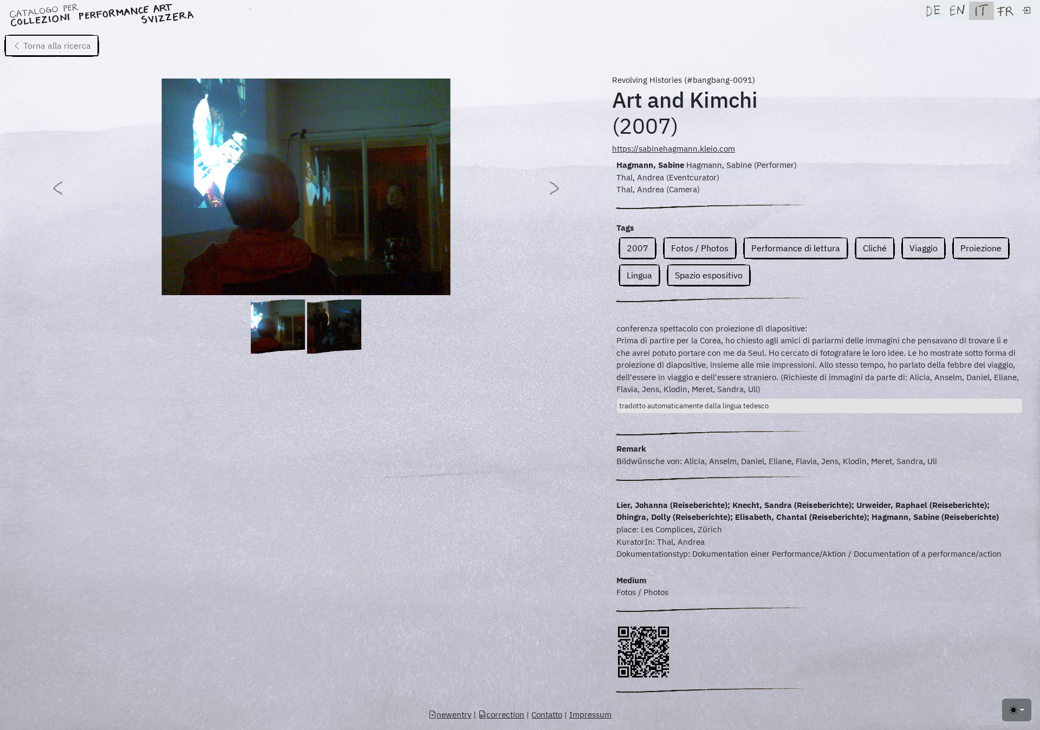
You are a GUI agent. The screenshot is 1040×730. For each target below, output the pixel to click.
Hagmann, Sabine (650, 165)
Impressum (590, 714)
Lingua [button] (639, 275)
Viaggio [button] (923, 248)
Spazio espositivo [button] (709, 275)
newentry (454, 714)
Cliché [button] (875, 248)
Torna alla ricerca (56, 45)
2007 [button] (637, 248)
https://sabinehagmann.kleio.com (673, 149)
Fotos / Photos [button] (700, 248)
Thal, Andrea (640, 177)
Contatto (546, 714)
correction (505, 714)
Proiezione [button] (981, 248)
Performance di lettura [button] (795, 248)
